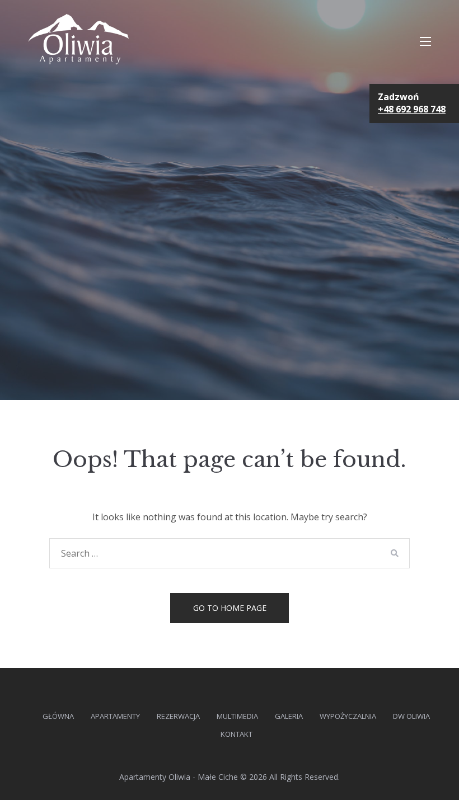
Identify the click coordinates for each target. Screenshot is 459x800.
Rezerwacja (178, 716)
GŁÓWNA (58, 716)
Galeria (289, 716)
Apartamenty (115, 716)
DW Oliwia (411, 716)
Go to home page (229, 608)
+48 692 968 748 (412, 109)
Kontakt (236, 734)
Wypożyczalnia (348, 716)
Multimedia (237, 716)
